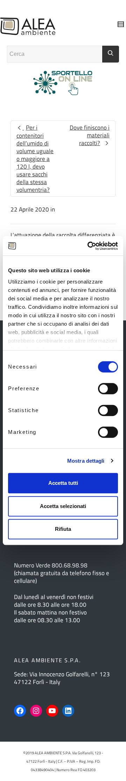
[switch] (108, 388)
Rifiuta (63, 529)
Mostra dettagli (86, 461)
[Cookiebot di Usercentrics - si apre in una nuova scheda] (89, 245)
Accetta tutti (63, 483)
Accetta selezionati (63, 506)
